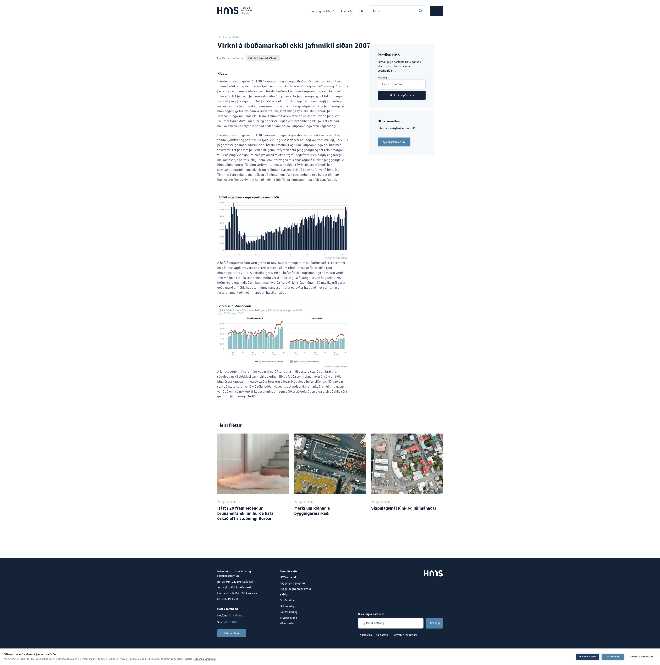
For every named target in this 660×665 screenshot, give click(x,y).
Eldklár (284, 594)
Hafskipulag (287, 606)
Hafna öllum (613, 657)
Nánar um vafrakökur (205, 658)
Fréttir (235, 58)
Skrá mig (434, 623)
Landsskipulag (289, 612)
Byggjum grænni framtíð (295, 588)
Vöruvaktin (287, 623)
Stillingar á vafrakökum (641, 657)
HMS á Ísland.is (289, 577)
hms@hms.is (237, 615)
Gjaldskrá (366, 634)
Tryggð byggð (288, 617)
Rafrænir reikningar (405, 634)
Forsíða (221, 58)
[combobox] (398, 11)
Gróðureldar (287, 600)
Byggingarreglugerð (292, 583)
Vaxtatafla (382, 634)
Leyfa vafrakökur (587, 657)
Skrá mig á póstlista (401, 95)
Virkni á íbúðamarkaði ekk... (263, 58)
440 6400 (230, 622)
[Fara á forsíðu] (234, 10)
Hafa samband (231, 633)
